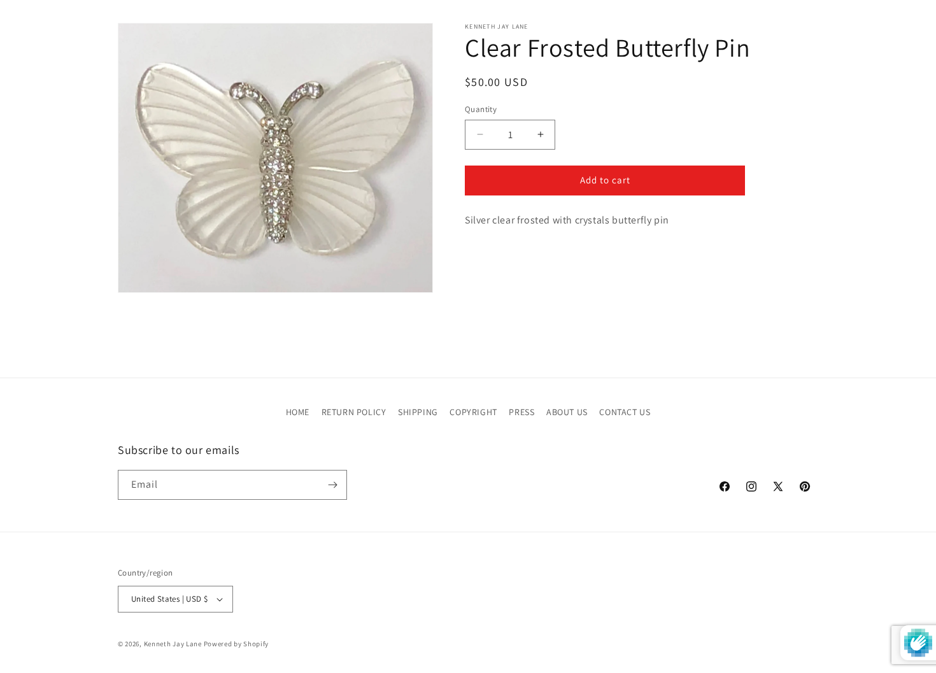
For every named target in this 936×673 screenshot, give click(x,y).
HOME (297, 412)
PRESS (521, 412)
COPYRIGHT (473, 412)
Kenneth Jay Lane (173, 643)
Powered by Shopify (236, 643)
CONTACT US (624, 412)
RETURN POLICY (354, 412)
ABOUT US (567, 412)
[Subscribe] (332, 485)
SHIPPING (418, 412)
